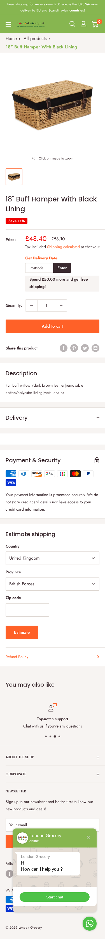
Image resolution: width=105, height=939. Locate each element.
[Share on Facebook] (63, 348)
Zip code (13, 597)
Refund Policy (17, 656)
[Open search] (72, 24)
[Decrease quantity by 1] (31, 305)
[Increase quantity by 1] (61, 305)
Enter (62, 268)
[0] (94, 24)
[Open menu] (8, 24)
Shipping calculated (63, 247)
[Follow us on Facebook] (9, 874)
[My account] (83, 24)
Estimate (22, 632)
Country (13, 546)
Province (13, 572)
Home (11, 38)
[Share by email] (95, 348)
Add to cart (52, 326)
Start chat (54, 897)
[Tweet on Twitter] (85, 348)
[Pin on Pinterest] (74, 348)
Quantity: (14, 305)
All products (35, 38)
